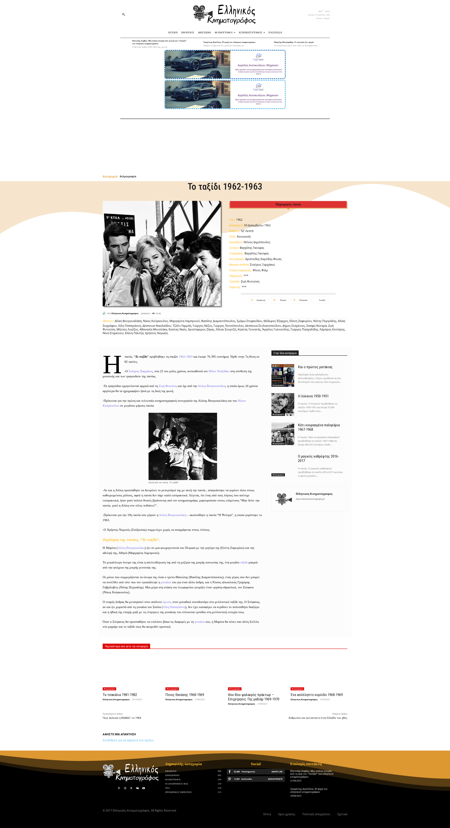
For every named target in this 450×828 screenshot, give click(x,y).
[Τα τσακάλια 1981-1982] (131, 671)
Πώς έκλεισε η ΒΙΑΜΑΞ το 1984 (122, 717)
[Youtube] (144, 788)
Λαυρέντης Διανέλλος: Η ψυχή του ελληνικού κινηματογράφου (229, 42)
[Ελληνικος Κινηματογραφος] (105, 313)
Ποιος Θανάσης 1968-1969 (184, 695)
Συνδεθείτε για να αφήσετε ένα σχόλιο (128, 740)
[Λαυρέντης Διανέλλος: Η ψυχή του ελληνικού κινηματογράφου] (196, 44)
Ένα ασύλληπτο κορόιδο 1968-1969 (317, 695)
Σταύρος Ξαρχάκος (141, 371)
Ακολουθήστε (275, 779)
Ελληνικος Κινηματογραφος (124, 313)
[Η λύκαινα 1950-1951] (282, 404)
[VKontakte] (137, 788)
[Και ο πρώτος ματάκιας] (282, 375)
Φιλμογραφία (128, 176)
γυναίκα (166, 582)
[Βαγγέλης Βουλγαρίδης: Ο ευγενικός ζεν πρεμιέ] (267, 44)
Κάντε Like (277, 771)
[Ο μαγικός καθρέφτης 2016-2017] (282, 465)
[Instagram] (125, 788)
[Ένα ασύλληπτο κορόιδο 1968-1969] (319, 671)
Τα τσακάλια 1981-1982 (120, 695)
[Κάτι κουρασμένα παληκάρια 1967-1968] (282, 433)
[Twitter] (131, 788)
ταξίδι (244, 562)
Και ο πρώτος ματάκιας (315, 367)
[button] (123, 14)
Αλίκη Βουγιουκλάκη (211, 386)
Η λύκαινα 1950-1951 (313, 396)
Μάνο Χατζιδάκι (219, 371)
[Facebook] (119, 788)
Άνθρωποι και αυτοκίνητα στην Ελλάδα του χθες (318, 717)
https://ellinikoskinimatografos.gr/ (310, 499)
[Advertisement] (225, 145)
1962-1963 (185, 356)
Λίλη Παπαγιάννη (174, 607)
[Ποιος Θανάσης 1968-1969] (193, 671)
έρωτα (167, 602)
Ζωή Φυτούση (168, 386)
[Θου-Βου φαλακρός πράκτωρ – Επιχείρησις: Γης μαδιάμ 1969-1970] (256, 671)
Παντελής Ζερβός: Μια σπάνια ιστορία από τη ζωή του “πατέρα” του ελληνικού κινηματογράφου (311, 774)
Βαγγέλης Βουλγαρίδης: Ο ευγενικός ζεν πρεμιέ (294, 42)
